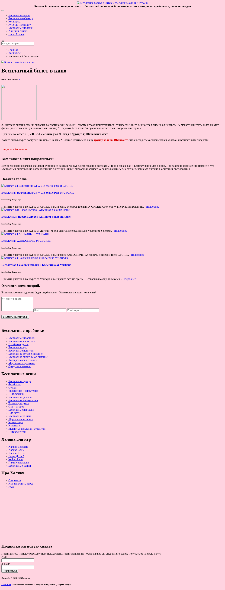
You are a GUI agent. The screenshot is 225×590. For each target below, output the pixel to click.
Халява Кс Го (16, 453)
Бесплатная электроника (23, 400)
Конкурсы (14, 21)
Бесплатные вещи (19, 15)
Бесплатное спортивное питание (28, 356)
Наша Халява (16, 34)
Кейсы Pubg (15, 459)
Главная (13, 49)
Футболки (14, 384)
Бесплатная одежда (19, 381)
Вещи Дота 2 (16, 456)
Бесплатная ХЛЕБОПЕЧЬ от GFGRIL (26, 240)
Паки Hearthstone (18, 462)
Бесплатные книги (19, 416)
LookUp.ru (6, 585)
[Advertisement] (106, 515)
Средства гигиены (19, 366)
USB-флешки (16, 393)
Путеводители (17, 431)
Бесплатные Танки (19, 465)
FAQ (11, 486)
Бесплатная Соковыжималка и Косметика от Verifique (36, 264)
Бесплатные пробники (21, 337)
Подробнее (152, 206)
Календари (14, 425)
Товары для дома (18, 403)
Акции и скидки (18, 30)
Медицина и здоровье (21, 363)
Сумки (12, 387)
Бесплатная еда (17, 347)
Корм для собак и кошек (22, 360)
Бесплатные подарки (20, 27)
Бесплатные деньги (20, 397)
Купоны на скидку (19, 24)
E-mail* (5, 563)
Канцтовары (15, 422)
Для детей (14, 412)
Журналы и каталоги (20, 419)
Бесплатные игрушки (21, 409)
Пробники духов (18, 344)
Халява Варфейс (18, 446)
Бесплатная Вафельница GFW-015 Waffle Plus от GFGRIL (38, 192)
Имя (4, 556)
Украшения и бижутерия (23, 390)
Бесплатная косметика (21, 341)
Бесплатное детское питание (25, 353)
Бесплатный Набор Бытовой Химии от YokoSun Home (35, 216)
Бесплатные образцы (20, 18)
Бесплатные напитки (21, 350)
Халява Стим (16, 449)
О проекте (14, 480)
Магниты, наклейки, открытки (27, 428)
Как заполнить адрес (20, 483)
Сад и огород (16, 406)
